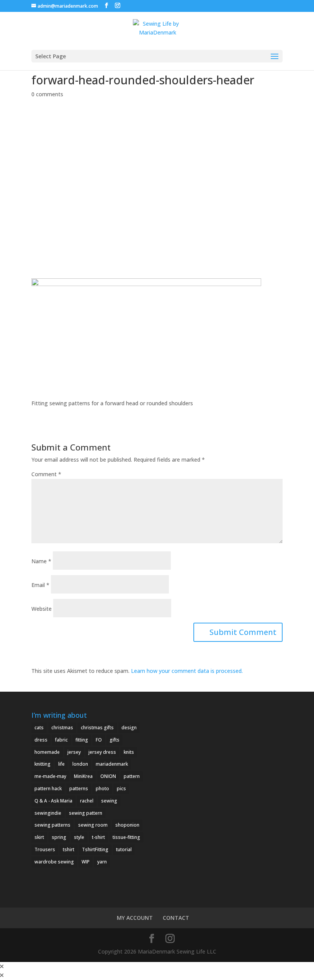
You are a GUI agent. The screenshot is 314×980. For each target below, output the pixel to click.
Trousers (44, 849)
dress (40, 740)
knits (129, 752)
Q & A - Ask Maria (53, 800)
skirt (39, 837)
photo (102, 788)
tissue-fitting (126, 837)
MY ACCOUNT (135, 917)
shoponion (127, 825)
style (79, 837)
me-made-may (50, 776)
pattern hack (48, 788)
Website (41, 608)
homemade (47, 752)
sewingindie (47, 813)
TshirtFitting (95, 849)
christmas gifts (97, 727)
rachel (86, 800)
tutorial (124, 849)
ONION (108, 776)
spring (59, 837)
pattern (132, 776)
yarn (102, 861)
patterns (78, 788)
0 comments (47, 94)
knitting (42, 764)
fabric (61, 740)
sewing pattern (85, 813)
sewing (109, 800)
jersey (74, 752)
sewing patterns (52, 825)
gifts (114, 740)
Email (40, 585)
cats (39, 727)
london (80, 764)
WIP (86, 861)
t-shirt (98, 837)
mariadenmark (112, 764)
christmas (62, 727)
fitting (81, 740)
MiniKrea (83, 776)
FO (99, 740)
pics (121, 788)
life (61, 764)
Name (41, 561)
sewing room (93, 825)
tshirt (68, 849)
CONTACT (176, 917)
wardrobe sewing (54, 861)
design (129, 727)
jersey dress (102, 752)
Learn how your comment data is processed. (187, 670)
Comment (46, 474)
